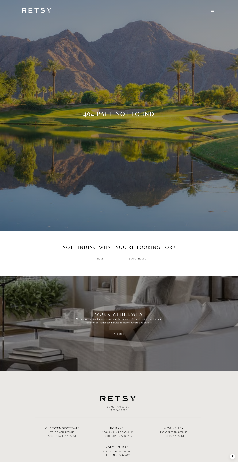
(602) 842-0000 (118, 410)
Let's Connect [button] (119, 334)
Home (100, 258)
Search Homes (137, 258)
